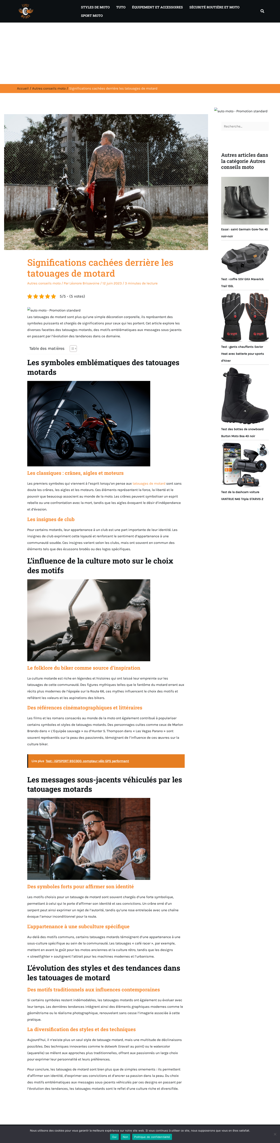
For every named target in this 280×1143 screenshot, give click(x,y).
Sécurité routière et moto (214, 7)
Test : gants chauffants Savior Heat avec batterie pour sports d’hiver (242, 353)
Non (125, 1136)
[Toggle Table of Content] (71, 348)
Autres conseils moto (44, 283)
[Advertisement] (140, 53)
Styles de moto (95, 7)
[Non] (275, 1134)
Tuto (120, 7)
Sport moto (92, 15)
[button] (263, 11)
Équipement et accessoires (157, 7)
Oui (114, 1136)
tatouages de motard (149, 483)
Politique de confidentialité (152, 1136)
